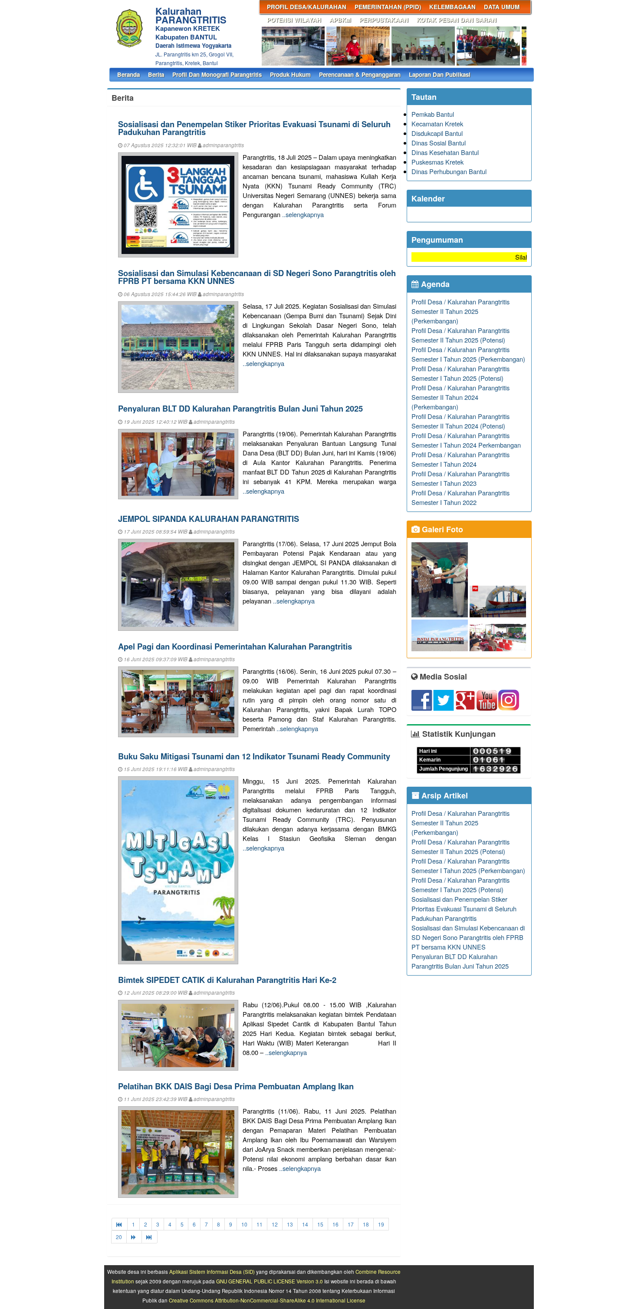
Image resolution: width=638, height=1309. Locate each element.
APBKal (340, 20)
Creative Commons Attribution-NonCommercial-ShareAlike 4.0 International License (267, 1300)
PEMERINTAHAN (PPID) (388, 7)
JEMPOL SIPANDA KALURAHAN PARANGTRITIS (208, 518)
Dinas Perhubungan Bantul (449, 171)
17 (351, 1224)
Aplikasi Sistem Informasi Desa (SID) (212, 1271)
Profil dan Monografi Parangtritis (217, 74)
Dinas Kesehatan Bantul (445, 152)
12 (275, 1224)
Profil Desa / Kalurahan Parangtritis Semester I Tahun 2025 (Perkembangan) (468, 354)
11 (260, 1224)
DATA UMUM (502, 7)
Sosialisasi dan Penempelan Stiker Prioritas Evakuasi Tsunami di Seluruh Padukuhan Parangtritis (254, 128)
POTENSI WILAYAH (294, 20)
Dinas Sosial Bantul (438, 142)
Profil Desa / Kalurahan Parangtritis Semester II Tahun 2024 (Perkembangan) (460, 397)
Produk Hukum (290, 74)
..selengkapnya (303, 214)
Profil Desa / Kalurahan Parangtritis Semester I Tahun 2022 (460, 497)
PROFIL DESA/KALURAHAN (306, 7)
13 (290, 1224)
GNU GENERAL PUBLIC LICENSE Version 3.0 (269, 1281)
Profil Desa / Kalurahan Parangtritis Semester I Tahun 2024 (460, 459)
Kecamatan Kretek (437, 123)
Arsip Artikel (443, 795)
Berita (156, 74)
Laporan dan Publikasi (439, 74)
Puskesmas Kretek (437, 161)
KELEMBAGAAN (452, 7)
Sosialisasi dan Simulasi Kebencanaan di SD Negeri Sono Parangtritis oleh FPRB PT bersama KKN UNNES (257, 277)
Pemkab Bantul (432, 114)
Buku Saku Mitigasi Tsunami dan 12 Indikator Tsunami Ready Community (254, 756)
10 (244, 1224)
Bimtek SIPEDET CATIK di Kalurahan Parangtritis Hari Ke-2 (227, 980)
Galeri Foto (441, 529)
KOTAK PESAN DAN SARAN (457, 20)
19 (381, 1224)
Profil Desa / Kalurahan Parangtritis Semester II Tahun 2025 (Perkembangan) (460, 311)
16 (335, 1224)
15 (320, 1224)
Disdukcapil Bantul (437, 133)
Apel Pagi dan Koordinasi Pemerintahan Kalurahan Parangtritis (235, 646)
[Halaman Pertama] (120, 1224)
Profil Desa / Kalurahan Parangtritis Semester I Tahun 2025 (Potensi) (460, 373)
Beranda (128, 74)
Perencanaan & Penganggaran (360, 74)
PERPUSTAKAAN (383, 20)
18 (366, 1224)
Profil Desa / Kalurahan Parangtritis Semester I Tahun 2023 (460, 478)
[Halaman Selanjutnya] (134, 1236)
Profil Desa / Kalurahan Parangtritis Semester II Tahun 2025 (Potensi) (460, 335)
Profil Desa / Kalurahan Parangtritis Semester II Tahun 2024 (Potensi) (460, 421)
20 (119, 1236)
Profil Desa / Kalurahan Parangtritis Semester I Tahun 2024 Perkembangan (466, 440)
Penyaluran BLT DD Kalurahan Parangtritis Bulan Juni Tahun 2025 (240, 408)
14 (305, 1224)
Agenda (434, 284)
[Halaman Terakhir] (149, 1236)
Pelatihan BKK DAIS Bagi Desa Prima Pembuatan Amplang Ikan (236, 1086)
